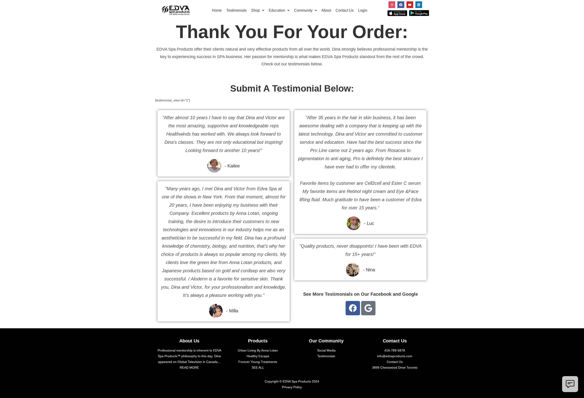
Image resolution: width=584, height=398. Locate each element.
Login (362, 10)
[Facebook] (400, 4)
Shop (255, 10)
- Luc (369, 223)
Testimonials (236, 10)
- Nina (369, 269)
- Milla (232, 310)
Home (217, 10)
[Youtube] (409, 4)
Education (277, 10)
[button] (257, 10)
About (326, 10)
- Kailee (232, 165)
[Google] (368, 308)
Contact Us (345, 10)
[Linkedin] (418, 4)
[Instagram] (391, 4)
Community (303, 10)
